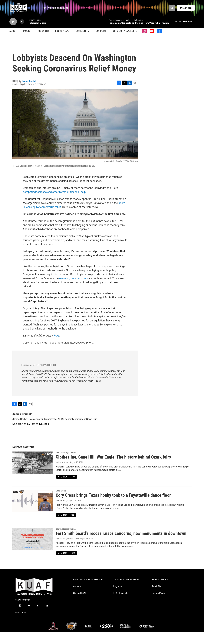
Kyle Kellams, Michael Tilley (67, 538)
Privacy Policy (158, 593)
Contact (77, 586)
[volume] (22, 21)
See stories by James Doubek (30, 424)
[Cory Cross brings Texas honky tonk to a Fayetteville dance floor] (32, 501)
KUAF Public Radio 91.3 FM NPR (88, 580)
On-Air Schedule (120, 593)
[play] (13, 21)
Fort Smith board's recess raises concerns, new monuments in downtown (121, 533)
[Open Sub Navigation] (19, 31)
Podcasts (43, 31)
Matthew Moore (62, 462)
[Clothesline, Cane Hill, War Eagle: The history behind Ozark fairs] (32, 463)
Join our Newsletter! (126, 31)
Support (101, 31)
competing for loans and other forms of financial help (54, 191)
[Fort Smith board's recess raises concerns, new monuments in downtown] (32, 539)
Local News (62, 31)
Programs (117, 586)
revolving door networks (73, 278)
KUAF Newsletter (160, 580)
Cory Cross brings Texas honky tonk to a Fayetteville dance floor (113, 495)
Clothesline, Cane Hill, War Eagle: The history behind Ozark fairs (113, 457)
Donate (187, 7)
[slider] (26, 21)
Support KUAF (79, 593)
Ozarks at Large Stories (66, 452)
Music (26, 31)
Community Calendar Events (126, 580)
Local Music (61, 491)
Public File (156, 586)
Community (82, 31)
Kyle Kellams (61, 500)
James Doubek (29, 81)
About (13, 31)
